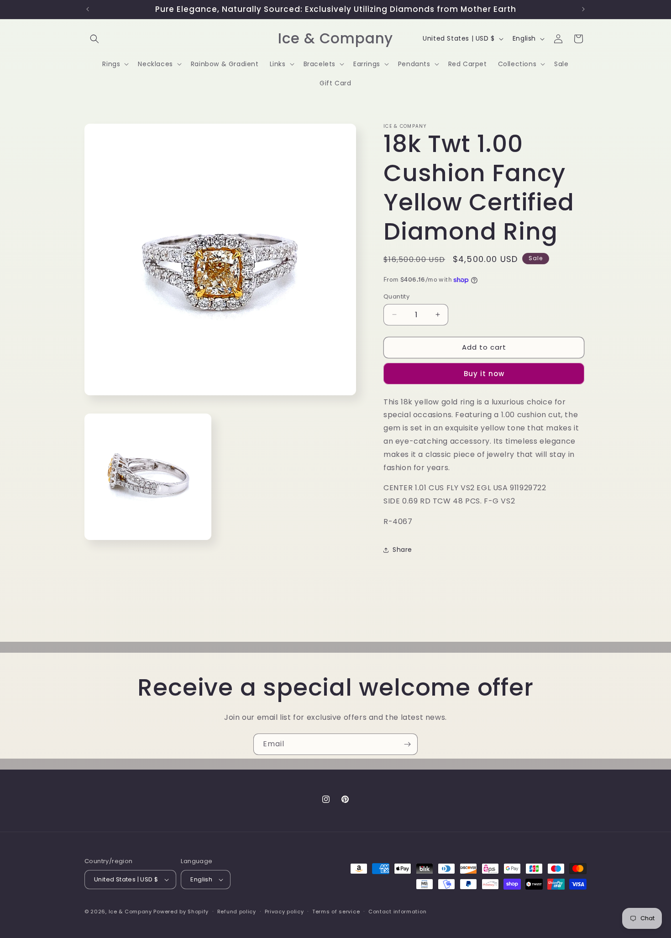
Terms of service (336, 911)
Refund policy (236, 911)
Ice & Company (130, 911)
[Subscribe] (407, 744)
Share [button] (402, 549)
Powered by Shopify (181, 911)
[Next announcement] (583, 9)
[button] (94, 39)
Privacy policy (284, 911)
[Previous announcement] (88, 9)
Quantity (396, 296)
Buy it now (484, 373)
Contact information (397, 911)
